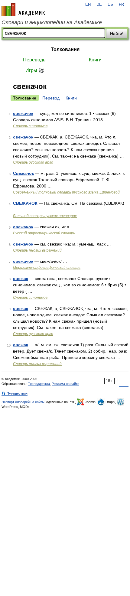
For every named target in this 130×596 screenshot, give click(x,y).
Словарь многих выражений (37, 250)
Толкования (65, 49)
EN (88, 4)
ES (110, 4)
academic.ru (23, 9)
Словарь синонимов (30, 126)
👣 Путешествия (15, 393)
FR (121, 4)
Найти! (116, 33)
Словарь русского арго (33, 162)
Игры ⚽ (34, 70)
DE (99, 4)
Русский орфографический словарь (44, 233)
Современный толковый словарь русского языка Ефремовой (66, 192)
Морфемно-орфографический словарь (46, 267)
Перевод (51, 98)
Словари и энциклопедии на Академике (52, 22)
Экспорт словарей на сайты (23, 402)
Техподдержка (39, 384)
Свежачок (23, 173)
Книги (95, 59)
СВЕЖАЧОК (25, 203)
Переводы (35, 59)
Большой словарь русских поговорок (45, 216)
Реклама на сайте (65, 384)
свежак (20, 278)
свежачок (23, 113)
